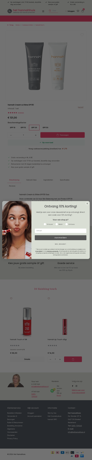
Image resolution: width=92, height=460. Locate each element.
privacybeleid (38, 251)
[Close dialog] (87, 203)
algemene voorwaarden (53, 251)
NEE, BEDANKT (60, 244)
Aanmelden (61, 237)
